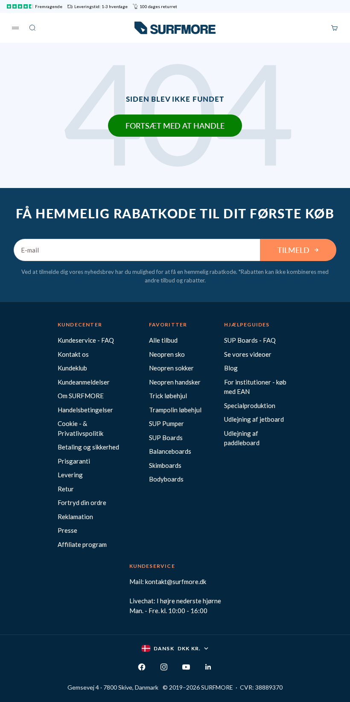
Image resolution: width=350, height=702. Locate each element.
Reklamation (75, 516)
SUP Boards (166, 437)
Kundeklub (72, 368)
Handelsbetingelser (85, 410)
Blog (231, 368)
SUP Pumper (166, 423)
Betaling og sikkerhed (88, 447)
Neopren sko (167, 354)
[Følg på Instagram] (164, 667)
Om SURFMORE (81, 395)
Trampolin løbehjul (175, 410)
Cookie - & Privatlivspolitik (80, 428)
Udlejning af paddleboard (242, 438)
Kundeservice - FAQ (86, 340)
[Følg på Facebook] (141, 667)
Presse (67, 530)
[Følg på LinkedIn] (208, 667)
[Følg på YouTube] (186, 667)
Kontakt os (73, 354)
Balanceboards (170, 451)
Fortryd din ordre (82, 502)
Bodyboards (166, 479)
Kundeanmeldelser (84, 382)
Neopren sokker (171, 368)
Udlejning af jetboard (254, 419)
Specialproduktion (249, 405)
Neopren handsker (175, 382)
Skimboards (165, 465)
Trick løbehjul (168, 395)
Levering (70, 475)
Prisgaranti (74, 461)
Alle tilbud (163, 340)
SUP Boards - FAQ (250, 340)
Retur (66, 489)
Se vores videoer (247, 354)
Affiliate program (82, 544)
